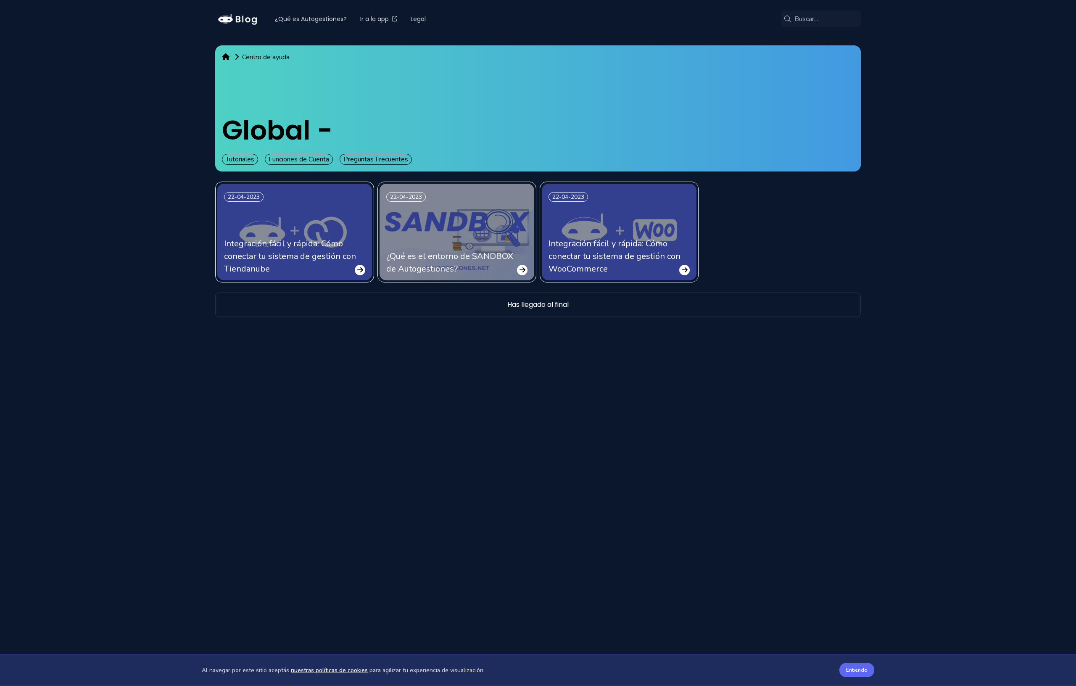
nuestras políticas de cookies (329, 670)
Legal (418, 19)
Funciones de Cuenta (299, 159)
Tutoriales (240, 159)
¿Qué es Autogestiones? (311, 19)
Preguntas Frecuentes (375, 159)
